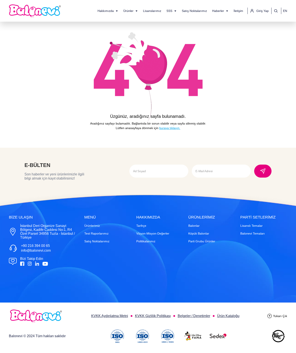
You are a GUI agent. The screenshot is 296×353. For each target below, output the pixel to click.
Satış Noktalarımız (194, 11)
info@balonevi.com (36, 250)
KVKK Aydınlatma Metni (109, 316)
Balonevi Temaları (252, 233)
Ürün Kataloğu (228, 316)
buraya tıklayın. (169, 128)
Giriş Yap (262, 11)
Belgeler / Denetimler (194, 316)
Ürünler (128, 11)
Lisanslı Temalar (251, 225)
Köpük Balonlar (198, 233)
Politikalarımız (145, 241)
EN (285, 11)
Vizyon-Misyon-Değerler (152, 233)
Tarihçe (141, 225)
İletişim (238, 11)
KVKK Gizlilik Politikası (153, 316)
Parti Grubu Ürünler (201, 241)
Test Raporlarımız (96, 233)
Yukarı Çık (280, 316)
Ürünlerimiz (92, 225)
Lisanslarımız (152, 11)
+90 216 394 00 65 (35, 246)
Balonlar (194, 225)
